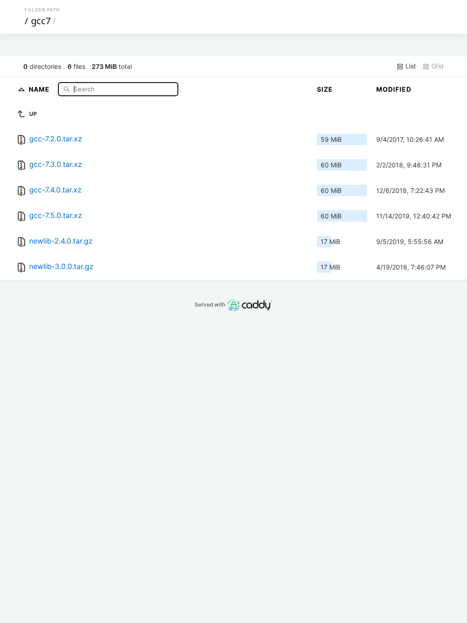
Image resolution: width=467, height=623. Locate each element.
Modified (393, 89)
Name (40, 89)
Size (325, 89)
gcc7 (41, 21)
